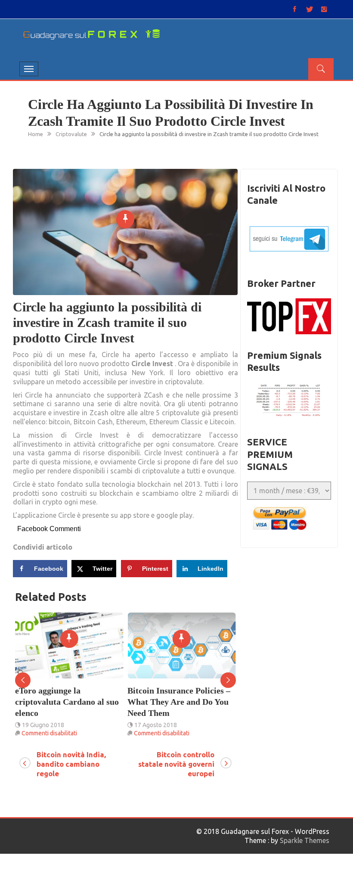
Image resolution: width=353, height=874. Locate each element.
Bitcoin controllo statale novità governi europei (176, 764)
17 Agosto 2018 (43, 725)
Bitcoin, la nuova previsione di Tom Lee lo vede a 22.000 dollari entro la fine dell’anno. (179, 707)
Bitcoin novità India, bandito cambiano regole (71, 764)
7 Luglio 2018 (153, 736)
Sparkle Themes (304, 840)
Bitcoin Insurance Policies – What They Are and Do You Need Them (66, 702)
